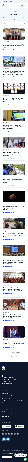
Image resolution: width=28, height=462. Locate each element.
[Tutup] (25, 455)
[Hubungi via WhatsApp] (25, 459)
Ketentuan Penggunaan (11, 453)
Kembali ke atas (7, 457)
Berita (15, 11)
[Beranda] (3, 5)
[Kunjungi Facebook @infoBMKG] (6, 434)
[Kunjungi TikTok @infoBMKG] (15, 434)
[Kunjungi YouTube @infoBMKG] (3, 434)
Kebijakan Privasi (20, 453)
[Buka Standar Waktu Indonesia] (25, 1)
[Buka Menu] (25, 5)
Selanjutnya (13, 356)
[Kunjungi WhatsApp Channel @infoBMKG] (18, 434)
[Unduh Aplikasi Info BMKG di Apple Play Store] (20, 426)
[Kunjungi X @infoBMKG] (9, 434)
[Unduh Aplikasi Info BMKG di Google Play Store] (7, 426)
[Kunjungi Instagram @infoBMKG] (12, 434)
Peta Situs (4, 453)
